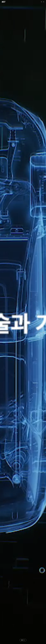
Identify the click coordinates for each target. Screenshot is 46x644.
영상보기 (22, 640)
